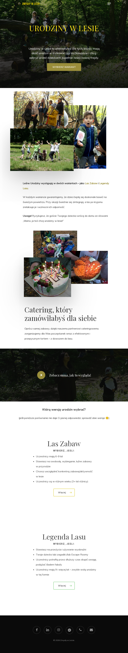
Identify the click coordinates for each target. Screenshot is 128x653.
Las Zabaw (91, 183)
